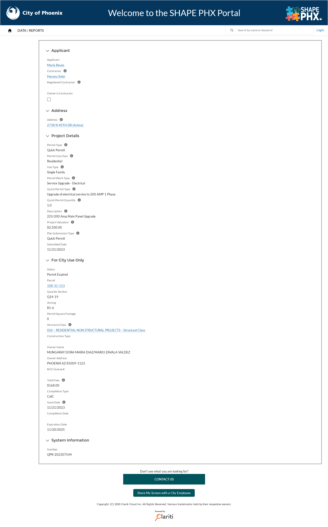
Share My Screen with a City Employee (164, 493)
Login (320, 30)
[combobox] (275, 30)
